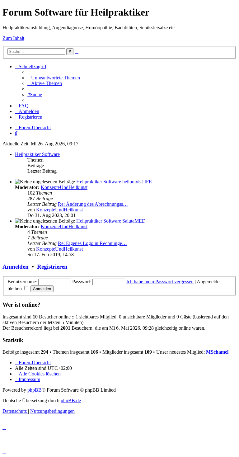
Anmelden (15, 266)
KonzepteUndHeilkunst (64, 187)
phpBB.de (71, 400)
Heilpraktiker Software (37, 154)
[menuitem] (53, 77)
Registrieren (52, 266)
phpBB (34, 390)
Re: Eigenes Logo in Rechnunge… (92, 243)
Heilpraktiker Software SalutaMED (111, 221)
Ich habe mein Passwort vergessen (160, 281)
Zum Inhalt (13, 38)
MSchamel (217, 352)
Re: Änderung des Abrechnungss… (93, 204)
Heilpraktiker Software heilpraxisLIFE (114, 181)
